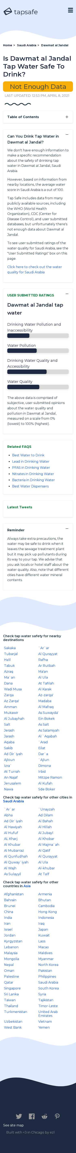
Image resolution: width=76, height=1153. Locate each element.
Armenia (45, 894)
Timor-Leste (48, 1006)
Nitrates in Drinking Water (33, 474)
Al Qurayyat (48, 654)
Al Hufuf (11, 833)
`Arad (43, 742)
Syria (42, 994)
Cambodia (46, 906)
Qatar (8, 982)
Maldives (45, 953)
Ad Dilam (45, 815)
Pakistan (45, 971)
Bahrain (10, 900)
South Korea (48, 988)
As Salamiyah (48, 730)
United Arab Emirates (48, 1014)
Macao (43, 947)
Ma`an (9, 677)
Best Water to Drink (28, 455)
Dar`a (43, 754)
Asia (27, 886)
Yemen (44, 1027)
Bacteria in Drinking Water (33, 480)
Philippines (47, 976)
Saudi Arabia (13, 801)
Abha (8, 815)
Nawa (8, 789)
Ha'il (7, 660)
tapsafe (25, 12)
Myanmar (46, 959)
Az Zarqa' (11, 701)
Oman (9, 971)
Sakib (8, 748)
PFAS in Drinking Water (31, 468)
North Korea (48, 965)
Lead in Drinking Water (30, 461)
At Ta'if (43, 874)
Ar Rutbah (46, 666)
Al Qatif (44, 850)
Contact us (19, 1104)
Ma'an (43, 671)
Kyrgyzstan (13, 941)
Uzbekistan (13, 1022)
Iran (7, 924)
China (8, 912)
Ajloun (9, 760)
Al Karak (44, 689)
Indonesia (46, 918)
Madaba (44, 701)
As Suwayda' (48, 713)
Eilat (41, 748)
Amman (10, 707)
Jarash (9, 736)
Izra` (8, 766)
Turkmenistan (15, 1012)
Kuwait (44, 935)
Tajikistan (45, 1000)
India (8, 918)
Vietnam (45, 1022)
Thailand (11, 1006)
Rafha (43, 660)
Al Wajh (10, 868)
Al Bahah (45, 821)
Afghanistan (14, 894)
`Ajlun (43, 760)
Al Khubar (12, 845)
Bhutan (44, 900)
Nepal (9, 965)
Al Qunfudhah (16, 856)
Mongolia (11, 959)
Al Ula (43, 677)
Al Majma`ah (48, 845)
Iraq (41, 924)
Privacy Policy (49, 1104)
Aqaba (9, 742)
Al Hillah (45, 827)
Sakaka (10, 648)
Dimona (44, 766)
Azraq (8, 671)
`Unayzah (46, 809)
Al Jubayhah (14, 719)
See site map (13, 1125)
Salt (7, 724)
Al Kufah (45, 783)
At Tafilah (46, 683)
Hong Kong (47, 912)
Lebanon (11, 947)
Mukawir (11, 713)
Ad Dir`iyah (13, 754)
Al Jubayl (45, 833)
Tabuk (9, 666)
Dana (8, 683)
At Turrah (12, 772)
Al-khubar (46, 868)
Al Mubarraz (14, 850)
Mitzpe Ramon (50, 777)
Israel (8, 929)
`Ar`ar (43, 648)
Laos (41, 941)
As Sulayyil (12, 874)
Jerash (9, 730)
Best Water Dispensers (30, 486)
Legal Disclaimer (35, 1108)
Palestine (11, 976)
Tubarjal (11, 654)
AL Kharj (10, 839)
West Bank (13, 1027)
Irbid (42, 772)
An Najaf (11, 777)
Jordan (9, 935)
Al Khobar (46, 839)
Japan (43, 929)
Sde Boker (46, 789)
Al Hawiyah (13, 827)
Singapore (12, 988)
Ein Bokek (46, 719)
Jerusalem (12, 783)
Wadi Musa (13, 689)
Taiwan (10, 1000)
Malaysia (10, 953)
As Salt (43, 724)
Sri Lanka (11, 994)
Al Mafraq (46, 707)
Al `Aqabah (47, 736)
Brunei (9, 906)
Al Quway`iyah (16, 862)
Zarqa (9, 695)
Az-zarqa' (45, 695)
